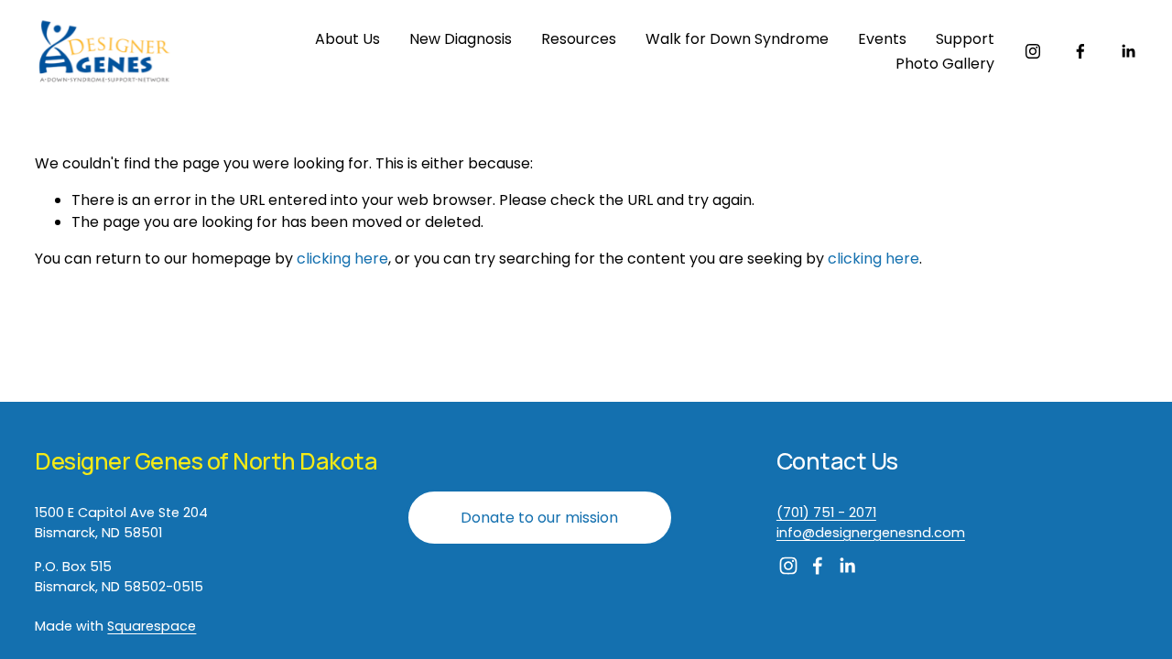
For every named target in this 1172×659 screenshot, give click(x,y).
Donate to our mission (539, 517)
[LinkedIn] (1128, 51)
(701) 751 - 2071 (826, 512)
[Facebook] (1080, 51)
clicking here (342, 258)
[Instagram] (1033, 51)
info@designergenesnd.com (870, 533)
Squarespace (151, 626)
